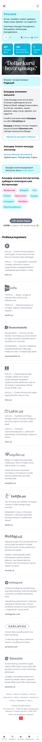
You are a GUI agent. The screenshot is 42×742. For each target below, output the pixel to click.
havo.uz (13, 700)
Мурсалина (20, 196)
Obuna (11, 714)
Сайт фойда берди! (21, 221)
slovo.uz (33, 694)
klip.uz (30, 700)
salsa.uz (17, 694)
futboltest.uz (21, 700)
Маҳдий (24, 190)
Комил (7, 196)
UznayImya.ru (18, 121)
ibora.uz (9, 694)
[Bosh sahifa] (4, 6)
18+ (21, 718)
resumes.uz (34, 697)
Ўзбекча (26, 37)
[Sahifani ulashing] (37, 6)
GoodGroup (21, 714)
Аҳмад (34, 196)
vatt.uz (16, 697)
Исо (34, 190)
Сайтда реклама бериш (21, 706)
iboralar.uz (24, 697)
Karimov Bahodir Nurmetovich (18, 154)
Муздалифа (9, 190)
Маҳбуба (22, 201)
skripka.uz (25, 694)
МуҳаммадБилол (12, 207)
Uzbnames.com (25, 128)
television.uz (8, 697)
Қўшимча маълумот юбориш (21, 137)
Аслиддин (9, 201)
